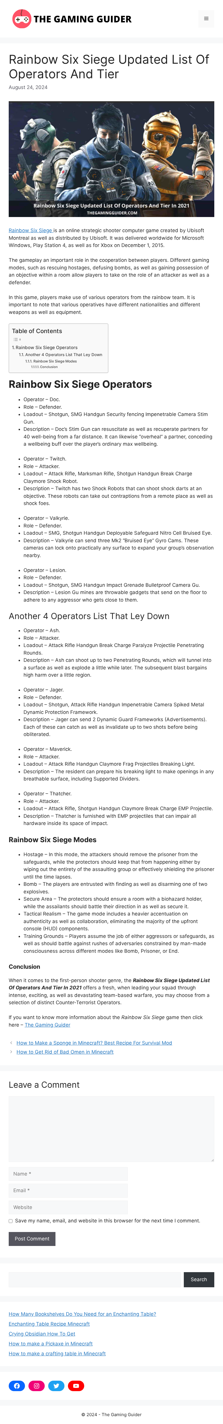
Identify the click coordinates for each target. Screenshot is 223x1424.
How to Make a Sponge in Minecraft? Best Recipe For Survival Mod (94, 1043)
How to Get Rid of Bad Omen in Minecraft (65, 1052)
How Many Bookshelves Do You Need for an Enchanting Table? (82, 1314)
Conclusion (49, 367)
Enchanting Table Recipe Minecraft (49, 1324)
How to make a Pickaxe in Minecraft (51, 1344)
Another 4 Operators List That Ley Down (63, 354)
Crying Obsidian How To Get (42, 1334)
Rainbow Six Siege (31, 230)
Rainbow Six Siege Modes (55, 361)
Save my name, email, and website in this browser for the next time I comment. (107, 1221)
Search (199, 1279)
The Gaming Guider (47, 1025)
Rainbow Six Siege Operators (47, 347)
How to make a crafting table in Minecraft (57, 1354)
